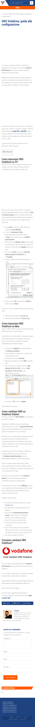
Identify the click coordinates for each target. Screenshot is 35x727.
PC (2, 692)
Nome (5, 652)
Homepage (11, 717)
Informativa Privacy (13, 719)
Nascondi (9, 152)
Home (2, 3)
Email (5, 659)
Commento (7, 639)
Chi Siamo (25, 717)
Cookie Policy (23, 719)
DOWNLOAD (9, 505)
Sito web (6, 667)
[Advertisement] (17, 45)
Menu (17, 7)
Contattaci (18, 717)
